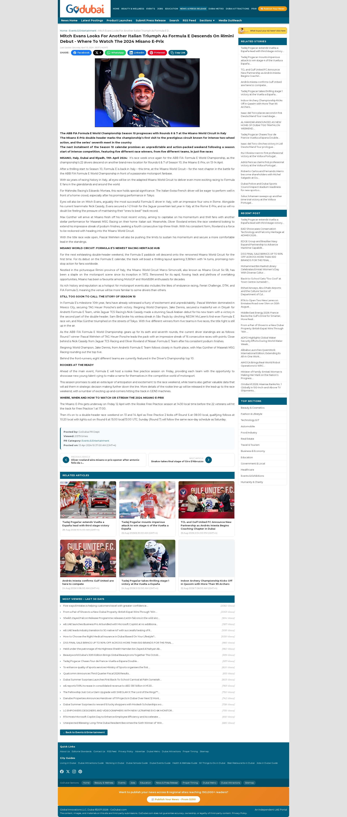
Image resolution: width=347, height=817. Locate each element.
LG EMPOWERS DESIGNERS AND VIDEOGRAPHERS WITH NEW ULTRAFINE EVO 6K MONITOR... (118, 710)
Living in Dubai (68, 763)
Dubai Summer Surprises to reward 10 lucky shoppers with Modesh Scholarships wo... (113, 704)
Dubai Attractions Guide (91, 763)
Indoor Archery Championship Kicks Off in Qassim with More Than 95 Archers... (261, 103)
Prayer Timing (190, 751)
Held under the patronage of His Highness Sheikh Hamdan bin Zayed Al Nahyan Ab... (112, 648)
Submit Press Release (151, 20)
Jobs (160, 8)
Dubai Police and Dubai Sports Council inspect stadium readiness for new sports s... (261, 187)
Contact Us (99, 751)
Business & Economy (253, 451)
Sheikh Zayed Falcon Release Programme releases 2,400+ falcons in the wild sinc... (111, 618)
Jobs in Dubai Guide (267, 763)
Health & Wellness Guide (184, 763)
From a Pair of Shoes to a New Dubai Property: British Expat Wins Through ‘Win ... (110, 611)
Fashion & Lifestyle (251, 414)
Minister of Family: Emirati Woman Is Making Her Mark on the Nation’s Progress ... (261, 375)
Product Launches (119, 20)
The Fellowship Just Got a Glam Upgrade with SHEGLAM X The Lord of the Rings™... (111, 692)
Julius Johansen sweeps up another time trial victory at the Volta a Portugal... (261, 199)
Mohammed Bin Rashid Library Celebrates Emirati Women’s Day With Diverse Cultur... (260, 269)
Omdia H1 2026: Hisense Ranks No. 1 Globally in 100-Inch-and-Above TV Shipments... (261, 387)
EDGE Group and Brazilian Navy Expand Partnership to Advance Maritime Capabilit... (259, 244)
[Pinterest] (80, 772)
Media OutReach (230, 20)
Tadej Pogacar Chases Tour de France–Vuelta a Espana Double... (100, 661)
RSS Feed (189, 20)
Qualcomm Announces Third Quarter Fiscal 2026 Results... (96, 673)
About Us (65, 751)
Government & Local (253, 463)
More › (280, 41)
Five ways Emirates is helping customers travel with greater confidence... (105, 605)
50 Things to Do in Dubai (212, 763)
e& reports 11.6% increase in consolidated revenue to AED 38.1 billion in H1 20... (108, 685)
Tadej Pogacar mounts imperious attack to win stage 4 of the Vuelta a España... (262, 60)
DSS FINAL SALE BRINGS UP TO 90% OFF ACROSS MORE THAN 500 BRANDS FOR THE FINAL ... (118, 642)
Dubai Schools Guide (137, 763)
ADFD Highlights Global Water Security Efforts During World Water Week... (261, 341)
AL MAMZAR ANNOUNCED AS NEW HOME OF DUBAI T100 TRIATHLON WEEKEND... (261, 125)
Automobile (248, 426)
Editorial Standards (81, 751)
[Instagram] (74, 772)
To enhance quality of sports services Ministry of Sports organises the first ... (106, 667)
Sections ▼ (207, 20)
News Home (69, 20)
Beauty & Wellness (132, 8)
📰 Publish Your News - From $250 (173, 799)
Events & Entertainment (82, 30)
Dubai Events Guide (160, 763)
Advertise (140, 751)
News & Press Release (193, 8)
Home (116, 8)
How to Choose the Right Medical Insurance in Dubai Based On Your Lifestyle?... (109, 636)
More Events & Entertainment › (211, 475)
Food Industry (249, 432)
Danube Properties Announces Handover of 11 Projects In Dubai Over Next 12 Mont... (112, 698)
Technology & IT (250, 420)
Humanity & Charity (252, 482)
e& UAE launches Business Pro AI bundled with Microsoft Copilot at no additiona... (110, 624)
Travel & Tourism (250, 445)
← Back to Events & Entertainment (84, 732)
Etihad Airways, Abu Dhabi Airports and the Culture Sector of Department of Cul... (261, 291)
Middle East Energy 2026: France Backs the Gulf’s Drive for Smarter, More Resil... (261, 316)
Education (171, 8)
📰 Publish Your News (272, 8)
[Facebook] (62, 772)
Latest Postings (92, 20)
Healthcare (247, 469)
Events (150, 8)
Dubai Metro (216, 8)
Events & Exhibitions (252, 476)
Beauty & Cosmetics (252, 407)
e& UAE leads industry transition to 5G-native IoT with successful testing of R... (107, 630)
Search (174, 20)
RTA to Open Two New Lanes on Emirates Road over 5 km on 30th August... (260, 303)
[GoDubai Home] (85, 8)
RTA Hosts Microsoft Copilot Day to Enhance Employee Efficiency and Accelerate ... (111, 716)
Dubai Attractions (237, 8)
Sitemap (204, 751)
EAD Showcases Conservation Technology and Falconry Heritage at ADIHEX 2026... (262, 232)
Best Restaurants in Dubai (241, 763)
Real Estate (247, 438)
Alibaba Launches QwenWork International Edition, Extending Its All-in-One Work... (260, 353)
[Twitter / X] (68, 772)
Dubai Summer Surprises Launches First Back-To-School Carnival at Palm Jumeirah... (112, 679)
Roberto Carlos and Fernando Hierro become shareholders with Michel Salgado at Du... (262, 174)
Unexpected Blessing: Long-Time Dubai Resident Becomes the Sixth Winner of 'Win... (113, 722)
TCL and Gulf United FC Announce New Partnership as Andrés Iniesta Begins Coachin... (260, 73)
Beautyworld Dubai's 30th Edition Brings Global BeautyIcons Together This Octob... (111, 654)
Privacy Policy (125, 751)
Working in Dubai (115, 763)
